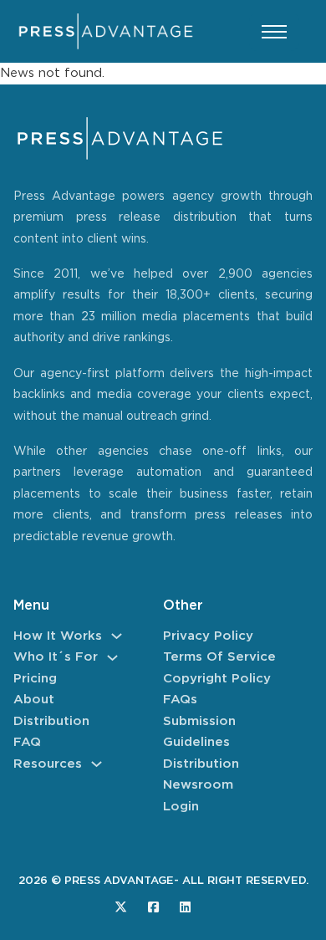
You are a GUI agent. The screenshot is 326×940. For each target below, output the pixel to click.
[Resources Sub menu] (96, 764)
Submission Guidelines (199, 732)
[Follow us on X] (121, 907)
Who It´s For (55, 656)
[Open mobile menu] (274, 31)
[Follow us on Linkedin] (185, 907)
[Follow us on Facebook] (153, 907)
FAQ (27, 742)
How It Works (57, 636)
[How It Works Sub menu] (116, 636)
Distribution (51, 721)
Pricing (35, 678)
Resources (47, 764)
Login (181, 806)
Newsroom (198, 784)
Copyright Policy (217, 678)
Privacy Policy (208, 636)
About (33, 699)
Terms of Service (219, 656)
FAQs (180, 699)
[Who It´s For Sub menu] (112, 657)
